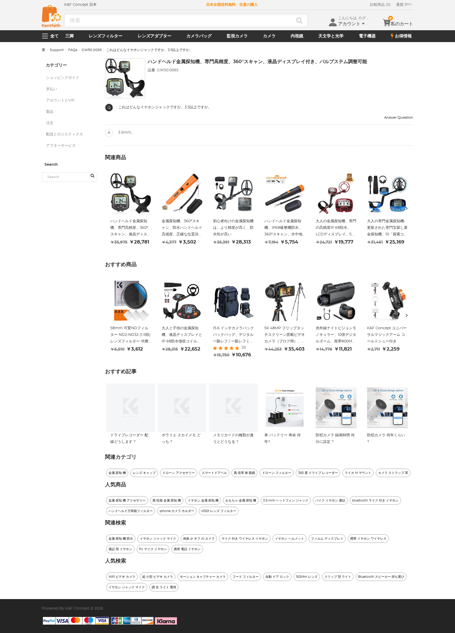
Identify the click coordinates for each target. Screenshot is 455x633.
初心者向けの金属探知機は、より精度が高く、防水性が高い (233, 227)
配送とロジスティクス (64, 134)
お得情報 (403, 36)
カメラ (269, 36)
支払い (51, 89)
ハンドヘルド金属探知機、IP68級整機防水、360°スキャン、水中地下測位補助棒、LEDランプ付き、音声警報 (284, 228)
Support (57, 50)
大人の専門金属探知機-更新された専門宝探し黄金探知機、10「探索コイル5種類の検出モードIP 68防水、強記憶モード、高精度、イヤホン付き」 (387, 228)
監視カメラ (237, 36)
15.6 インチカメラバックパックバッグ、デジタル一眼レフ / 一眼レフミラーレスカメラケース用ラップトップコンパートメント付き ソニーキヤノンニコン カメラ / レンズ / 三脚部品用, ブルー (233, 335)
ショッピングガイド (62, 78)
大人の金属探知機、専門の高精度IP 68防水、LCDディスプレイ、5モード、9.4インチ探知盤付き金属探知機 (336, 228)
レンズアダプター (154, 36)
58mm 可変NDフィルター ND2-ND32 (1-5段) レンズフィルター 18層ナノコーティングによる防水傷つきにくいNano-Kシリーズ (130, 335)
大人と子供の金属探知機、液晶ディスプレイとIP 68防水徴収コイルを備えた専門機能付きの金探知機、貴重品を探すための (182, 335)
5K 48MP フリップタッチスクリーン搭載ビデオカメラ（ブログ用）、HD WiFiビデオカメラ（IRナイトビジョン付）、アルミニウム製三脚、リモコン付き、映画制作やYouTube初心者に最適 (284, 335)
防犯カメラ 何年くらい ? (386, 438)
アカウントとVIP (60, 100)
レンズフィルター (105, 36)
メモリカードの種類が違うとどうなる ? (233, 438)
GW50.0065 (92, 50)
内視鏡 (297, 36)
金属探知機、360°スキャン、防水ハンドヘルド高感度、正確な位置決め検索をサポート (182, 228)
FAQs (72, 50)
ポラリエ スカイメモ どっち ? (181, 438)
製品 (49, 112)
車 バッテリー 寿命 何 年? (282, 438)
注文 (49, 123)
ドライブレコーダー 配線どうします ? (129, 438)
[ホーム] (51, 16)
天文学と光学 (331, 36)
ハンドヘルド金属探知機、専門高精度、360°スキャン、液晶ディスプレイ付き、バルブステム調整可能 (130, 228)
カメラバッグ (199, 36)
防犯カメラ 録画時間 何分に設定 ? (335, 438)
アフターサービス (61, 146)
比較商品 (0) (380, 5)
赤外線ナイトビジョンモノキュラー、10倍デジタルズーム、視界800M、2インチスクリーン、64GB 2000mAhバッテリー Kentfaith (336, 335)
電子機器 (367, 36)
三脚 (69, 36)
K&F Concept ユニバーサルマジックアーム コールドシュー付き (387, 334)
